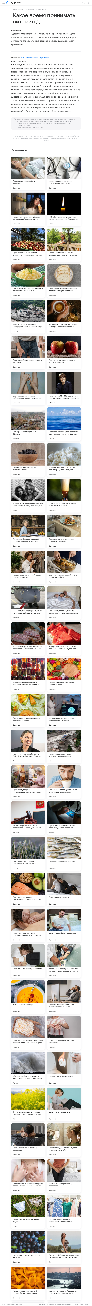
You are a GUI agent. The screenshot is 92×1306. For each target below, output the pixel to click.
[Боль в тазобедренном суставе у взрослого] (28, 352)
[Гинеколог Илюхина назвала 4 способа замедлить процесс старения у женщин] (28, 531)
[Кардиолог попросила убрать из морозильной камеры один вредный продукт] (28, 209)
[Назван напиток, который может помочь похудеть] (28, 567)
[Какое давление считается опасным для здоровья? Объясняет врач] (64, 173)
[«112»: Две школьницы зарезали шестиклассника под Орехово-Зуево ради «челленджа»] (64, 209)
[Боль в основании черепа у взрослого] (28, 1140)
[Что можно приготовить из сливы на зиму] (28, 1247)
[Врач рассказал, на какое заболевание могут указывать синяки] (28, 388)
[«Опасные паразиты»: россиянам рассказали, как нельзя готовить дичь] (28, 639)
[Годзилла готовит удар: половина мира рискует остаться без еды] (64, 424)
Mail (3, 1304)
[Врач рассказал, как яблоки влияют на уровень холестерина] (28, 245)
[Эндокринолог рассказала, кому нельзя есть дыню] (28, 710)
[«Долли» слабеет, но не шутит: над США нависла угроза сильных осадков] (28, 1068)
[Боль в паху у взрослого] (64, 1104)
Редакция (42, 1304)
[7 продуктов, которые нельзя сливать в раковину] (64, 531)
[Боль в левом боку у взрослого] (64, 925)
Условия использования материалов (59, 1304)
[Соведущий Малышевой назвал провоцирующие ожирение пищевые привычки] (64, 281)
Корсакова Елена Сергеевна (35, 57)
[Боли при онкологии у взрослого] (28, 961)
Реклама (19, 1304)
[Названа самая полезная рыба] (64, 854)
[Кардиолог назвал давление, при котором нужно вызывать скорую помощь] (64, 961)
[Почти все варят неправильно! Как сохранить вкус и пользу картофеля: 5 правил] (28, 281)
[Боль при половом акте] (64, 889)
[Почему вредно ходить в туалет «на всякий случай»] (64, 1140)
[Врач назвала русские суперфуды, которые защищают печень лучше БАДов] (28, 1033)
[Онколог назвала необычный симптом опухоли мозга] (64, 997)
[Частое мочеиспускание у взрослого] (64, 1176)
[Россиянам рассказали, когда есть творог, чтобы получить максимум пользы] (64, 460)
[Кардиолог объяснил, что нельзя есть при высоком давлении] (64, 317)
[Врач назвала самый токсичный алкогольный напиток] (64, 496)
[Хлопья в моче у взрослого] (64, 1068)
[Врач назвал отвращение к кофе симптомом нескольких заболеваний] (64, 782)
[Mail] (7, 2)
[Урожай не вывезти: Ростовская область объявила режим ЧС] (64, 1283)
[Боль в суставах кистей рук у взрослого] (64, 1033)
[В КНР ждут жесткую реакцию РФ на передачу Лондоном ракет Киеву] (28, 603)
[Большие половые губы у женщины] (28, 173)
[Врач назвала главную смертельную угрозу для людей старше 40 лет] (28, 889)
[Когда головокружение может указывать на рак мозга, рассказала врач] (64, 710)
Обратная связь (78, 1304)
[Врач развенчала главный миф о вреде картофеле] (64, 567)
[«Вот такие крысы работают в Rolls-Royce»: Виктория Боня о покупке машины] (28, 746)
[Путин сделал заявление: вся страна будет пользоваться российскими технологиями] (64, 818)
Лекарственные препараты (36, 9)
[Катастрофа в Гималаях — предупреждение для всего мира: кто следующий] (28, 317)
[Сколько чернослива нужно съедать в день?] (28, 460)
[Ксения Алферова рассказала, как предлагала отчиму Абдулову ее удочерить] (28, 496)
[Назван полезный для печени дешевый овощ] (64, 675)
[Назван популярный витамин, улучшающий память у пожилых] (64, 245)
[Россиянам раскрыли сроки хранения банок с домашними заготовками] (28, 675)
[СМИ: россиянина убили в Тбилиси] (28, 424)
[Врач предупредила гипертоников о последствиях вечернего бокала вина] (28, 782)
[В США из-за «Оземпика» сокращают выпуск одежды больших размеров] (64, 1212)
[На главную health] (15, 2)
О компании (10, 1304)
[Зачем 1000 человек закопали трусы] (28, 1212)
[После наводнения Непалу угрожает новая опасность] (64, 746)
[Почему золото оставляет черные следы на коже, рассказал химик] (28, 1176)
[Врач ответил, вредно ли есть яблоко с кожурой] (64, 352)
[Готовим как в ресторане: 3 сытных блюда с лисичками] (28, 1283)
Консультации (18, 9)
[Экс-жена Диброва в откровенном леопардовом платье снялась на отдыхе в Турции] (64, 1247)
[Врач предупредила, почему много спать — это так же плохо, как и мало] (64, 603)
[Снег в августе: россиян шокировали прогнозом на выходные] (28, 854)
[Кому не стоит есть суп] (28, 997)
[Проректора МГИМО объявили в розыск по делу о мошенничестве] (64, 388)
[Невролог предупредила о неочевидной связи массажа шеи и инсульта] (28, 925)
